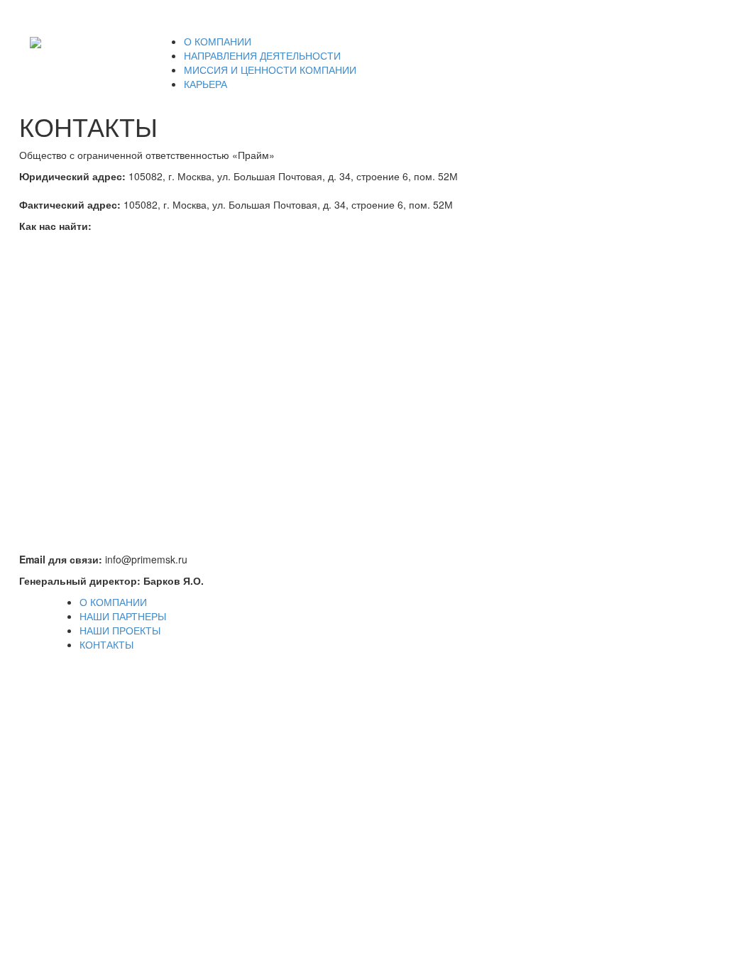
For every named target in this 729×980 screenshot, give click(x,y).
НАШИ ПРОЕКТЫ (120, 630)
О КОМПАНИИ (113, 602)
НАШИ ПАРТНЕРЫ (123, 616)
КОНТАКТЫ (106, 644)
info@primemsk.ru (644, 17)
